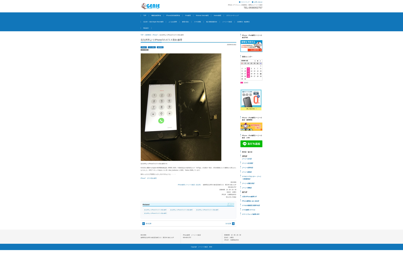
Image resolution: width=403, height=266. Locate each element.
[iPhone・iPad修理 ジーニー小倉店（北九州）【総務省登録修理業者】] (151, 6)
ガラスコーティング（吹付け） (233, 27)
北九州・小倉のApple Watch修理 (153, 22)
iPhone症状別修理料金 (173, 15)
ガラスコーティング (232, 15)
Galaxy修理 (215, 26)
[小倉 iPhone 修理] (251, 46)
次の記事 (228, 223)
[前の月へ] (254, 60)
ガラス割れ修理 (151, 178)
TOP (144, 15)
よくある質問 (173, 22)
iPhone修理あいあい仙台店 (250, 201)
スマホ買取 (197, 22)
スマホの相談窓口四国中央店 (251, 205)
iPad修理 (152, 26)
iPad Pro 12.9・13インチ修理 (192, 27)
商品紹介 (146, 28)
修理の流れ (185, 22)
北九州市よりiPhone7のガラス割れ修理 (155, 210)
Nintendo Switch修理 (202, 15)
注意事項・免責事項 (243, 22)
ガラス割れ (152, 47)
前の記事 (148, 223)
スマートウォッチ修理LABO (250, 214)
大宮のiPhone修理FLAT (249, 196)
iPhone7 (155, 35)
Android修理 (217, 15)
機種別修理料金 (156, 15)
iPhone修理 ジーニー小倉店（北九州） (190, 185)
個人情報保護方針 (211, 22)
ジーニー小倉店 (227, 22)
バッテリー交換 (169, 26)
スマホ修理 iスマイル (248, 210)
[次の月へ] (260, 60)
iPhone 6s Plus (174, 227)
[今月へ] (257, 60)
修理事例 (148, 35)
